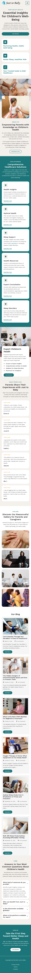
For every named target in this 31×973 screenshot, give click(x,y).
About (15, 967)
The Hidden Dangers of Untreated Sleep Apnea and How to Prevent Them (15, 677)
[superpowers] (5, 67)
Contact (15, 969)
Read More (7, 651)
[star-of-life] (5, 42)
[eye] (5, 56)
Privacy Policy (15, 964)
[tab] (15, 889)
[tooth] (6, 185)
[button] (15, 33)
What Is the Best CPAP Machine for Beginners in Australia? (15, 717)
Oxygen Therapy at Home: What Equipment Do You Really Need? (15, 757)
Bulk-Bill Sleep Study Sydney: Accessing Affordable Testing (14, 837)
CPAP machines (12, 243)
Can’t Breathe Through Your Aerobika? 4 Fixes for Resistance (15, 637)
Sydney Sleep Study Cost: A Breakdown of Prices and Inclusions (13, 796)
